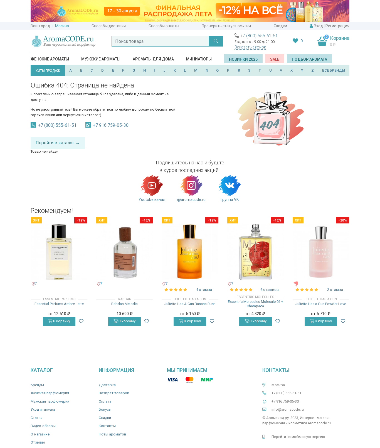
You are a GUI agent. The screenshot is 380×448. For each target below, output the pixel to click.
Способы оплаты (164, 26)
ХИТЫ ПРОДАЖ (48, 71)
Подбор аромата (309, 59)
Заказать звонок (250, 47)
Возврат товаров (114, 393)
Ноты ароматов (112, 434)
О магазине (40, 434)
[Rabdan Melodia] (124, 252)
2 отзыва (335, 290)
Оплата (105, 401)
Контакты (107, 426)
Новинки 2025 (243, 59)
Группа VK (230, 199)
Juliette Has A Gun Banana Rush (190, 304)
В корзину (61, 321)
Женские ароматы (50, 59)
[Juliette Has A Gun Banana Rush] (190, 252)
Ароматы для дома (153, 59)
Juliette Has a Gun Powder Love (320, 304)
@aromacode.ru (191, 199)
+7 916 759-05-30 (111, 125)
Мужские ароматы (100, 59)
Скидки (280, 26)
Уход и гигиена (43, 409)
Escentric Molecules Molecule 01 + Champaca (255, 304)
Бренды (37, 385)
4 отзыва (204, 290)
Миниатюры (199, 59)
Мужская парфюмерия (50, 401)
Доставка (107, 385)
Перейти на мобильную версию (298, 437)
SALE (274, 59)
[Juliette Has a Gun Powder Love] (321, 252)
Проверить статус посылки (226, 26)
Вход (318, 26)
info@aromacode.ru (288, 409)
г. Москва (60, 26)
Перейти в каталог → (58, 142)
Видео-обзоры (43, 426)
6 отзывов (269, 290)
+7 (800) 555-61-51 (259, 35)
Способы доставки (109, 26)
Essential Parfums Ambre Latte (59, 304)
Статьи (37, 418)
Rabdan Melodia (124, 304)
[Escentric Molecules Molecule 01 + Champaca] (255, 252)
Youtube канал (152, 199)
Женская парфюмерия (50, 393)
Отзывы (38, 442)
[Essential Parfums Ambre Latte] (59, 252)
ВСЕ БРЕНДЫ (333, 70)
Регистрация (337, 26)
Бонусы (105, 409)
